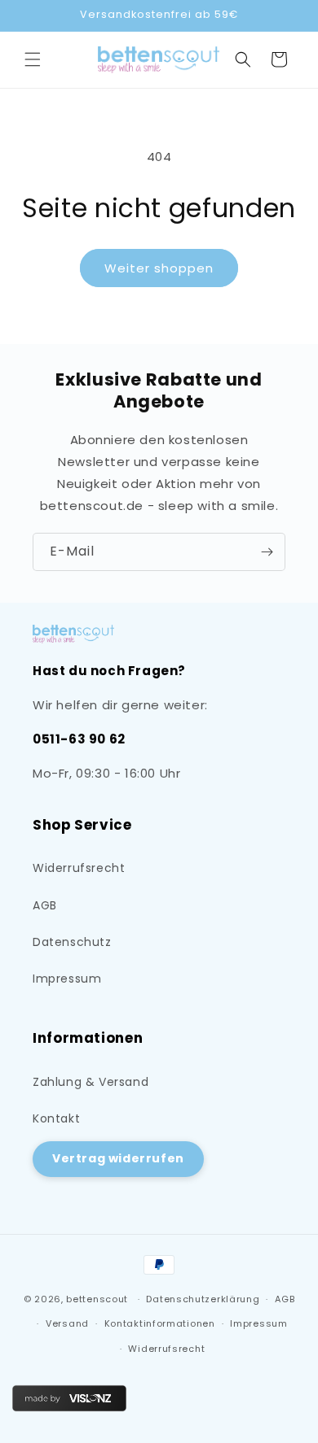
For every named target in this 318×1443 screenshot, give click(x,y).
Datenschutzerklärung (202, 1299)
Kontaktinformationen (159, 1323)
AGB (45, 905)
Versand (67, 1323)
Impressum (67, 978)
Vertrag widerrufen (118, 1158)
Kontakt (56, 1118)
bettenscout (97, 1299)
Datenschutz (72, 942)
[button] (33, 59)
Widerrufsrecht (79, 868)
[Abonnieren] (267, 552)
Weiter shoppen (159, 268)
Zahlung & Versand (90, 1082)
